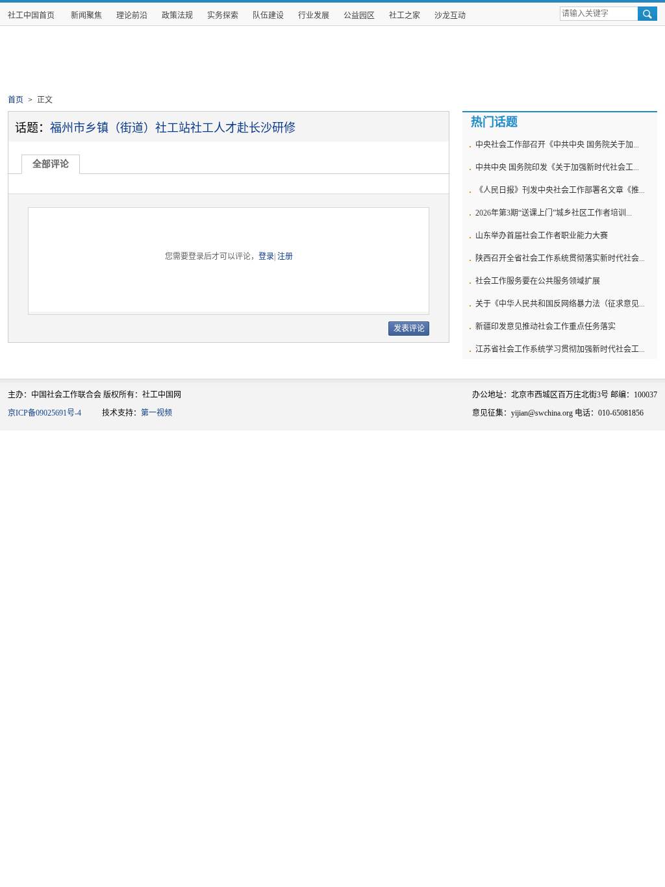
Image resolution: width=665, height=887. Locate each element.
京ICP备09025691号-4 (44, 413)
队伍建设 (268, 15)
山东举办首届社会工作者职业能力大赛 (541, 235)
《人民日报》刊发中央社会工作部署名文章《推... (560, 190)
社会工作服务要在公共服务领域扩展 (537, 281)
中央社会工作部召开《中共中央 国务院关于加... (557, 144)
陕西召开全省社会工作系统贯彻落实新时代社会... (560, 258)
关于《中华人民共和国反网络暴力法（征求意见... (560, 303)
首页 (15, 100)
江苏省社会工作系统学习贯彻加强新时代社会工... (560, 349)
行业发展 (313, 15)
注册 (285, 256)
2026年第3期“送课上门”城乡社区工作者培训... (553, 213)
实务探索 (222, 15)
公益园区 (359, 15)
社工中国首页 (31, 15)
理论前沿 (131, 15)
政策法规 (177, 15)
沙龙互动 (450, 15)
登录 (266, 256)
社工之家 (404, 15)
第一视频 (156, 413)
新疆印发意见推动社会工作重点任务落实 (545, 326)
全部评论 (50, 164)
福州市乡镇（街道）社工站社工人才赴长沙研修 (172, 127)
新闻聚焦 (86, 15)
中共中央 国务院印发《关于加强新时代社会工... (557, 167)
